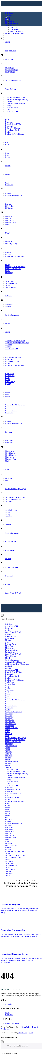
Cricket (7, 144)
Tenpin (7, 514)
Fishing (7, 174)
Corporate (8, 15)
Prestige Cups (10, 72)
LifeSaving (9, 208)
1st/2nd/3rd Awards (12, 315)
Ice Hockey (9, 432)
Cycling (8, 384)
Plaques (8, 33)
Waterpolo (8, 304)
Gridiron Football (11, 411)
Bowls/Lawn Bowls (12, 130)
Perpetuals (8, 21)
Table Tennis (9, 281)
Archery (8, 105)
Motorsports (9, 220)
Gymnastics (9, 185)
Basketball (9, 126)
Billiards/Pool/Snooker (13, 128)
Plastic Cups (9, 68)
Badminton (9, 122)
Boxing (7, 132)
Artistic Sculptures (11, 107)
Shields (7, 42)
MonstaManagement (25, 1033)
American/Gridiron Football (15, 103)
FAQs (12, 25)
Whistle (8, 306)
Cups (7, 17)
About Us (13, 21)
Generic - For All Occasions (15, 405)
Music (7, 224)
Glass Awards (10, 550)
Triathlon (8, 516)
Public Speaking (11, 244)
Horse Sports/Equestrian (13, 195)
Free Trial (8, 39)
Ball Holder (9, 13)
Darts (7, 155)
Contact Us (14, 27)
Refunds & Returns (16, 31)
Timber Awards (10, 287)
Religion (8, 252)
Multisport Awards (11, 222)
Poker (7, 480)
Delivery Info (14, 29)
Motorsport (9, 218)
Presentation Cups (11, 70)
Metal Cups (9, 59)
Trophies (8, 25)
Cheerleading (10, 376)
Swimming (9, 273)
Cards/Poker (9, 374)
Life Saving (9, 206)
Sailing (7, 265)
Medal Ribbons (10, 455)
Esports (7, 166)
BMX (7, 120)
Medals (7, 19)
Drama (7, 157)
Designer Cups (10, 51)
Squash (7, 271)
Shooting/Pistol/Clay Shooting (15, 267)
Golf (6, 183)
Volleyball (8, 296)
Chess (7, 142)
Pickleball (8, 242)
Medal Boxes (10, 453)
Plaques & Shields (11, 23)
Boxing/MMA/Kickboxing (14, 134)
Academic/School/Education (15, 98)
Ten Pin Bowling (11, 283)
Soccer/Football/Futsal (13, 80)
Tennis (7, 285)
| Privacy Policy (25, 1027)
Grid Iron (8, 409)
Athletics (8, 109)
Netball (7, 233)
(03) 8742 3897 (12, 37)
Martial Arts (9, 216)
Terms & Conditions (17, 33)
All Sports (8, 102)
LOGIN (8, 35)
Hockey (8, 193)
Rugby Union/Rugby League (15, 256)
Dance (7, 153)
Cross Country (10, 382)
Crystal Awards (10, 542)
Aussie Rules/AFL (11, 111)
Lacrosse (8, 204)
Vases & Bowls (10, 89)
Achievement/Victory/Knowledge (17, 100)
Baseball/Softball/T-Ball (13, 124)
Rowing (8, 254)
